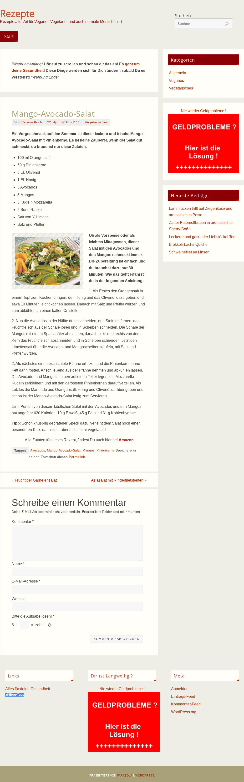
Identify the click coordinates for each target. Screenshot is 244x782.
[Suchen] (226, 24)
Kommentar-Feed (186, 704)
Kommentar (23, 522)
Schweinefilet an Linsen (189, 252)
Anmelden (179, 689)
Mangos (88, 450)
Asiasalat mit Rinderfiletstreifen (119, 480)
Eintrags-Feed (183, 696)
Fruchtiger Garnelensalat (34, 480)
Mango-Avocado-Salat (64, 450)
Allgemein (177, 73)
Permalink (77, 457)
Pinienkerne (105, 450)
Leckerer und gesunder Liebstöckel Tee (202, 237)
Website (18, 599)
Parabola (124, 775)
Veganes (176, 81)
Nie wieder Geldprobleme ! (203, 111)
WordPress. (145, 775)
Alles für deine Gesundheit (27, 689)
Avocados (37, 450)
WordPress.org (183, 712)
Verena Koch (31, 122)
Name (18, 564)
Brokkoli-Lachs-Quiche (188, 244)
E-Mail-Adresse (26, 581)
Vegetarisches (96, 122)
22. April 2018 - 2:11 (63, 122)
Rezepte (17, 13)
